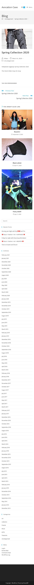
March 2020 (5, 292)
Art (2, 518)
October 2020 (5, 268)
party (3, 532)
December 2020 (6, 262)
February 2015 (6, 484)
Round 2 (17, 132)
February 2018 (6, 373)
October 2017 (5, 386)
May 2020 (4, 285)
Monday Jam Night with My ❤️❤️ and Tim (13, 231)
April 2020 (4, 289)
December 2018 (6, 339)
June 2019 (4, 322)
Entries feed (5, 550)
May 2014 (4, 501)
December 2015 (6, 454)
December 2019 (6, 302)
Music (3, 528)
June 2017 (4, 397)
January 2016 (5, 451)
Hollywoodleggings (11, 83)
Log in (3, 548)
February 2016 (6, 447)
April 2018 (4, 366)
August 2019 (5, 316)
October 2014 (5, 495)
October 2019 (5, 309)
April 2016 (4, 441)
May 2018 (4, 363)
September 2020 (6, 272)
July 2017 (4, 393)
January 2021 (5, 258)
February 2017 (6, 410)
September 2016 (6, 427)
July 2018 (4, 356)
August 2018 (5, 353)
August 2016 (5, 430)
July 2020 (4, 278)
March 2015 (5, 481)
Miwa (6, 58)
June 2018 (4, 359)
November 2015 (6, 457)
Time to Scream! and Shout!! (9, 244)
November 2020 (6, 265)
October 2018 (5, 346)
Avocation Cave (10, 7)
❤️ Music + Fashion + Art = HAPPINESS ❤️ (13, 234)
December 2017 (6, 380)
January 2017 (5, 414)
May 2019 (4, 326)
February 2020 (6, 295)
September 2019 (6, 312)
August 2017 (5, 390)
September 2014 (6, 498)
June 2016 (4, 437)
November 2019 (6, 305)
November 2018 (6, 343)
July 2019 (4, 319)
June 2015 (4, 474)
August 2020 (5, 275)
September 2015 (6, 464)
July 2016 (4, 434)
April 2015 (4, 478)
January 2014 (5, 505)
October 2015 (5, 461)
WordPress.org (6, 555)
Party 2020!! (17, 212)
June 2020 (4, 282)
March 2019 (5, 329)
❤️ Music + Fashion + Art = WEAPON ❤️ (13, 241)
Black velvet (17, 163)
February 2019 (6, 332)
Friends (4, 525)
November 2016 (6, 420)
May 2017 (4, 400)
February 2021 (6, 255)
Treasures (4, 535)
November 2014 (6, 491)
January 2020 (5, 299)
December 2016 (6, 417)
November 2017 (6, 383)
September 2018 (6, 349)
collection (4, 522)
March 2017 (5, 407)
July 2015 (4, 471)
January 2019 (5, 336)
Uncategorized (9, 61)
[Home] (2, 19)
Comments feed (6, 553)
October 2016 (5, 424)
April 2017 (4, 403)
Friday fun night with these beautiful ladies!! (14, 238)
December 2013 (6, 508)
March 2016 (5, 444)
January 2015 (5, 488)
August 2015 (5, 468)
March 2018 (5, 370)
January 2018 (5, 376)
